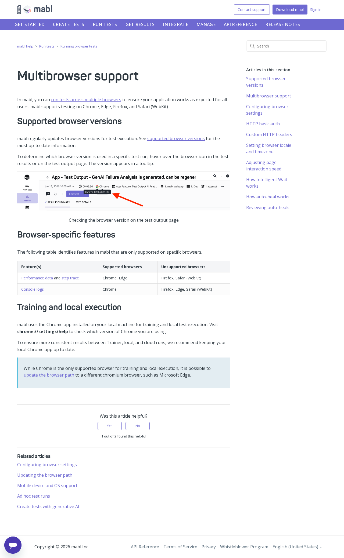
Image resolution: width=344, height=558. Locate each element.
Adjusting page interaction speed (263, 165)
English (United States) (296, 546)
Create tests (68, 24)
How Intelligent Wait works (266, 183)
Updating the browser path (44, 475)
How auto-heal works (267, 197)
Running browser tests (78, 46)
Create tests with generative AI (48, 506)
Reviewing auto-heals (267, 207)
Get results (140, 24)
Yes (109, 426)
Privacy (209, 547)
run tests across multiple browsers (86, 100)
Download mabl (290, 9)
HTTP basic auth (263, 124)
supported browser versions (176, 138)
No (137, 426)
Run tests (105, 24)
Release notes (282, 24)
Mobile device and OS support (47, 485)
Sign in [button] (315, 9)
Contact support (252, 9)
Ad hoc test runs (33, 496)
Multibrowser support (268, 96)
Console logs (32, 289)
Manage (206, 24)
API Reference (240, 24)
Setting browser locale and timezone (268, 148)
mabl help (25, 46)
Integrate (175, 24)
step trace (70, 277)
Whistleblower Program (244, 547)
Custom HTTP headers (269, 134)
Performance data (37, 277)
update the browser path (49, 375)
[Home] (34, 9)
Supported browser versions (266, 82)
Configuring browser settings (47, 465)
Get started (30, 24)
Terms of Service (180, 547)
